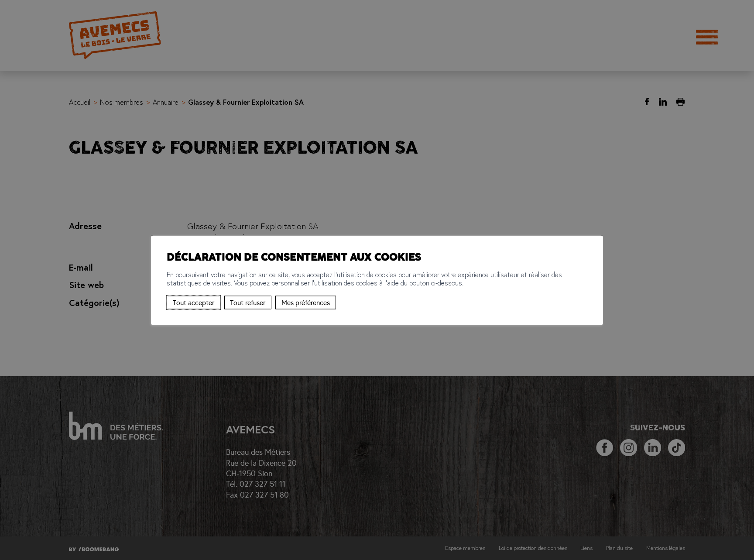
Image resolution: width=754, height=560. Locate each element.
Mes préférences (305, 302)
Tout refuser (247, 302)
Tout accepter (193, 302)
